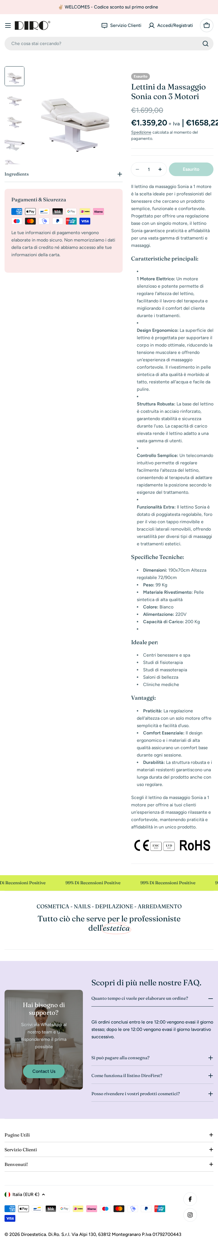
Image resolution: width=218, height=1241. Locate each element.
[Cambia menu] (8, 25)
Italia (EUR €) (25, 1194)
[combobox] (109, 43)
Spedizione (141, 132)
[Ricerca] (205, 43)
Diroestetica (33, 1234)
